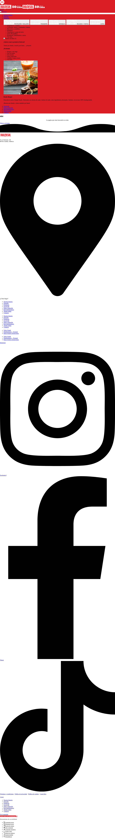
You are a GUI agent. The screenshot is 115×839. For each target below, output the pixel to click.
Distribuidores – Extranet (11, 332)
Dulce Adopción (8, 308)
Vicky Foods (7, 330)
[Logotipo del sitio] (11, 8)
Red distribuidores (9, 309)
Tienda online (7, 311)
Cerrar (2, 797)
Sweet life (6, 306)
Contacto (6, 313)
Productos (6, 305)
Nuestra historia (8, 301)
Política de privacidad (21, 794)
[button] (8, 816)
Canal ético (43, 794)
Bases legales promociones (11, 333)
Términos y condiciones (7, 794)
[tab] (17, 22)
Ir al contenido (4, 814)
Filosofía (6, 303)
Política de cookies (33, 794)
